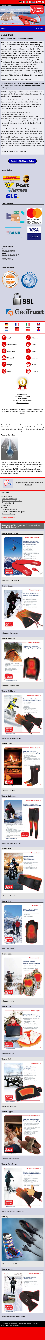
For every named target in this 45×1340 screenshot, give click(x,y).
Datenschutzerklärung (25, 1323)
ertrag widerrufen (9, 517)
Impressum (36, 1323)
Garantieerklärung (8, 514)
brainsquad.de (13, 1323)
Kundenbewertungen (11, 255)
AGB (2, 1325)
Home (3, 29)
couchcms (16, 1325)
